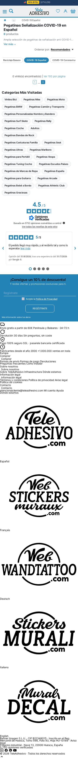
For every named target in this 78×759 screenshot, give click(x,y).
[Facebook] (6, 751)
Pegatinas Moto (56, 99)
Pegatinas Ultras (14, 149)
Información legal (11, 377)
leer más (25, 248)
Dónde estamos (52, 371)
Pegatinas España (54, 171)
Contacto (6, 388)
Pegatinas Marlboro (41, 149)
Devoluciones (48, 361)
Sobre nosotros (10, 369)
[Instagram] (2, 751)
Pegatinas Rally (43, 121)
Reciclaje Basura (11, 60)
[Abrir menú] (7, 12)
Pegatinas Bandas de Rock (19, 135)
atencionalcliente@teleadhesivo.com (21, 390)
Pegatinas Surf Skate (16, 121)
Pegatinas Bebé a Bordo (18, 185)
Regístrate (40, 308)
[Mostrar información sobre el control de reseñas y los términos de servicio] (63, 222)
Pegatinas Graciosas (16, 192)
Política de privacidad (41, 379)
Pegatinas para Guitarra (18, 178)
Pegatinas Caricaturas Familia (21, 142)
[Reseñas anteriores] (2, 248)
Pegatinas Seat (52, 142)
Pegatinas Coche (14, 128)
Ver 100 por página (54, 76)
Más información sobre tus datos (16, 317)
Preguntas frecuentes (13, 363)
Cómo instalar (34, 363)
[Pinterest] (11, 751)
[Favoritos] (58, 11)
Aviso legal (61, 379)
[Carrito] (73, 11)
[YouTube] (15, 751)
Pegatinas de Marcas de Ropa (21, 171)
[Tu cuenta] (65, 11)
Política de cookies (11, 382)
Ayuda (60, 390)
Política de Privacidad (46, 298)
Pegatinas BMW (13, 106)
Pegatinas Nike (32, 99)
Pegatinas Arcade (47, 178)
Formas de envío (9, 361)
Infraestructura (33, 371)
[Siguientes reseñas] (75, 248)
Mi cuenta (50, 390)
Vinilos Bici (11, 99)
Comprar (6, 359)
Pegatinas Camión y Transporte (46, 106)
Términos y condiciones (14, 379)
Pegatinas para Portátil (17, 156)
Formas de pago (29, 361)
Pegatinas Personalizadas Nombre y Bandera (30, 113)
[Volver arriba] (2, 757)
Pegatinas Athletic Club (51, 185)
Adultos (35, 128)
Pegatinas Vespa (45, 156)
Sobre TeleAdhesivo (12, 371)
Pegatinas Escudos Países (53, 164)
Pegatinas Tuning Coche (18, 164)
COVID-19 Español (36, 60)
